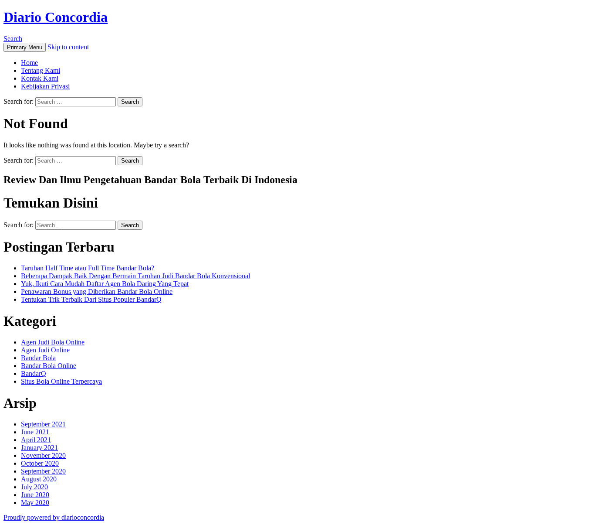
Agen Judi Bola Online (53, 342)
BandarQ (33, 373)
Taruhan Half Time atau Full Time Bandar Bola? (87, 268)
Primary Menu (24, 47)
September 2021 (43, 424)
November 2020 (43, 455)
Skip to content (68, 47)
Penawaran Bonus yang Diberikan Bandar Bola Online (96, 291)
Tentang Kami (40, 70)
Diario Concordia (55, 17)
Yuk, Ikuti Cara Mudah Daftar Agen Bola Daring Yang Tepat (105, 283)
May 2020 (35, 502)
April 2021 (36, 439)
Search (12, 38)
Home (29, 62)
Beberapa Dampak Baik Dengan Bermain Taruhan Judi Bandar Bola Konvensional (135, 276)
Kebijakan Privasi (45, 86)
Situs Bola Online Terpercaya (61, 381)
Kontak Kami (39, 78)
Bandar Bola (38, 357)
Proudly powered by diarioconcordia (53, 517)
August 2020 (39, 479)
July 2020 (34, 487)
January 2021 (39, 447)
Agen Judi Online (45, 350)
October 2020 (40, 463)
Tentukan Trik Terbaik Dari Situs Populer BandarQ (91, 299)
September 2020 (43, 471)
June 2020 (35, 494)
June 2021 (35, 432)
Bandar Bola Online (48, 365)
